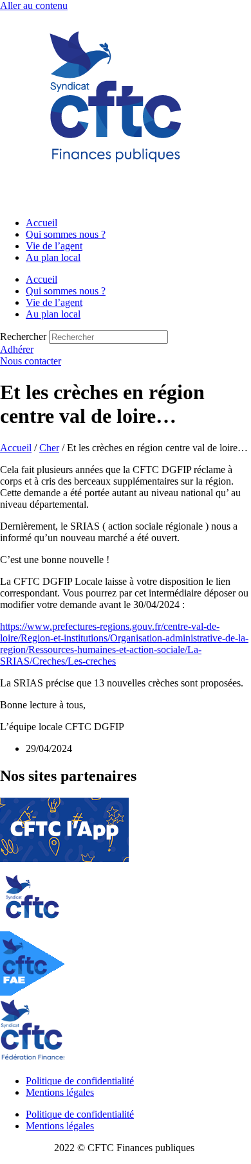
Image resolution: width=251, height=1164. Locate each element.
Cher (49, 447)
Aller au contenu (34, 5)
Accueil (41, 222)
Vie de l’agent (54, 245)
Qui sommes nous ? (66, 234)
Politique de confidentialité (80, 1080)
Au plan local (53, 257)
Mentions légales (60, 1092)
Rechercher (24, 336)
